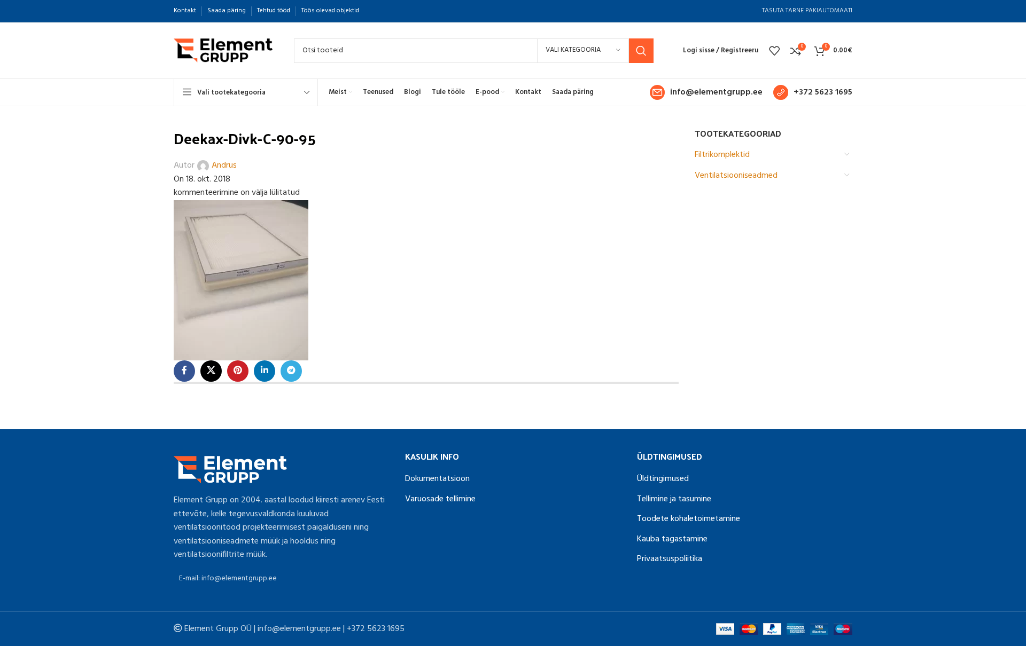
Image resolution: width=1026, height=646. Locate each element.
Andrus (224, 165)
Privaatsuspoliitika (669, 559)
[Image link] (230, 470)
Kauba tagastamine (672, 539)
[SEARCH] (641, 50)
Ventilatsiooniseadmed (736, 176)
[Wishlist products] (774, 50)
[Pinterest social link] (237, 371)
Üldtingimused (663, 479)
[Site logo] (223, 51)
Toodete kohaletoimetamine (688, 519)
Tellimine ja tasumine (674, 499)
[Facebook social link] (184, 371)
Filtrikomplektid (722, 155)
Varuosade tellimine (440, 499)
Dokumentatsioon (437, 479)
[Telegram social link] (291, 371)
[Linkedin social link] (264, 371)
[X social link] (211, 371)
